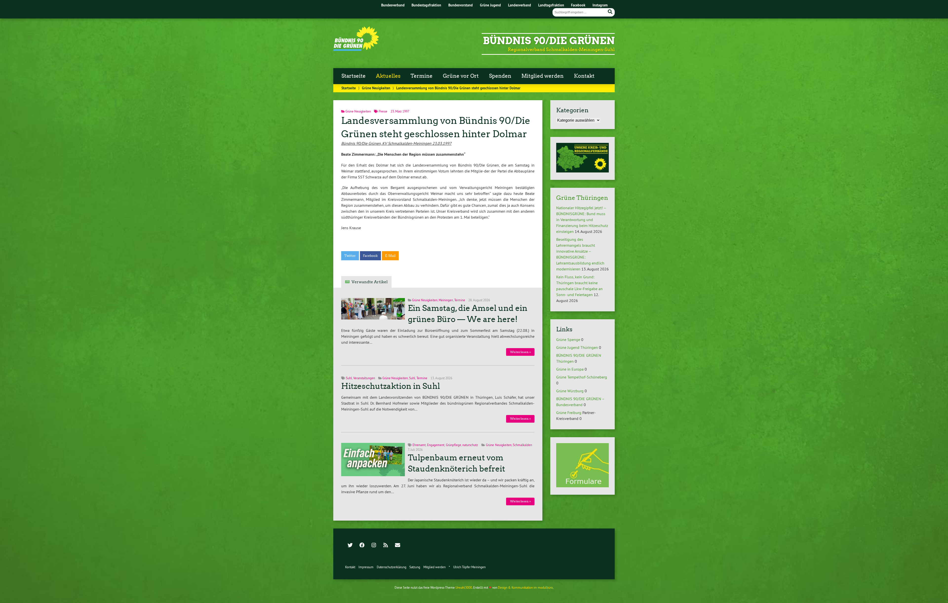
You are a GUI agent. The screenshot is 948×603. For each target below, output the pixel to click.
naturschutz (470, 445)
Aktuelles (388, 76)
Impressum (366, 567)
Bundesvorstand (460, 5)
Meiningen (446, 300)
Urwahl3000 (463, 587)
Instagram (600, 5)
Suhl (349, 378)
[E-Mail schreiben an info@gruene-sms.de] (397, 545)
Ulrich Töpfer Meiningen (469, 567)
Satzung (414, 567)
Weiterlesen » (520, 352)
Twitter (350, 256)
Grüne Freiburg (568, 412)
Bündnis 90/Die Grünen (549, 41)
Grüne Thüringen (582, 197)
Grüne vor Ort (461, 76)
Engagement (435, 445)
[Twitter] (350, 545)
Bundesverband (393, 5)
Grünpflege (453, 445)
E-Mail (390, 256)
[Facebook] (362, 545)
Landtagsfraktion (551, 5)
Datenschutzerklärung (391, 567)
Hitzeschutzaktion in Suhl (390, 386)
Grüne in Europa (570, 369)
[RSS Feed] (386, 545)
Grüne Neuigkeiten (376, 88)
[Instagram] (374, 545)
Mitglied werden (542, 76)
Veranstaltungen (364, 378)
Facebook (578, 5)
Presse (383, 111)
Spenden (500, 76)
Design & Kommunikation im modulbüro (525, 587)
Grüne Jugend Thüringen (577, 347)
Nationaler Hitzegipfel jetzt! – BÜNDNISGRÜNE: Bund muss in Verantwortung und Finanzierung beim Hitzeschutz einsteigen (582, 219)
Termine (422, 76)
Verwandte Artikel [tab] (370, 282)
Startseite (353, 76)
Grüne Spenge (568, 339)
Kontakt (584, 76)
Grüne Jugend (490, 5)
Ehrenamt (419, 445)
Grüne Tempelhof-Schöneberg (581, 377)
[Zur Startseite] (356, 49)
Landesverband (519, 5)
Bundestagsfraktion (426, 5)
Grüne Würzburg (570, 390)
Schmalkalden (522, 445)
